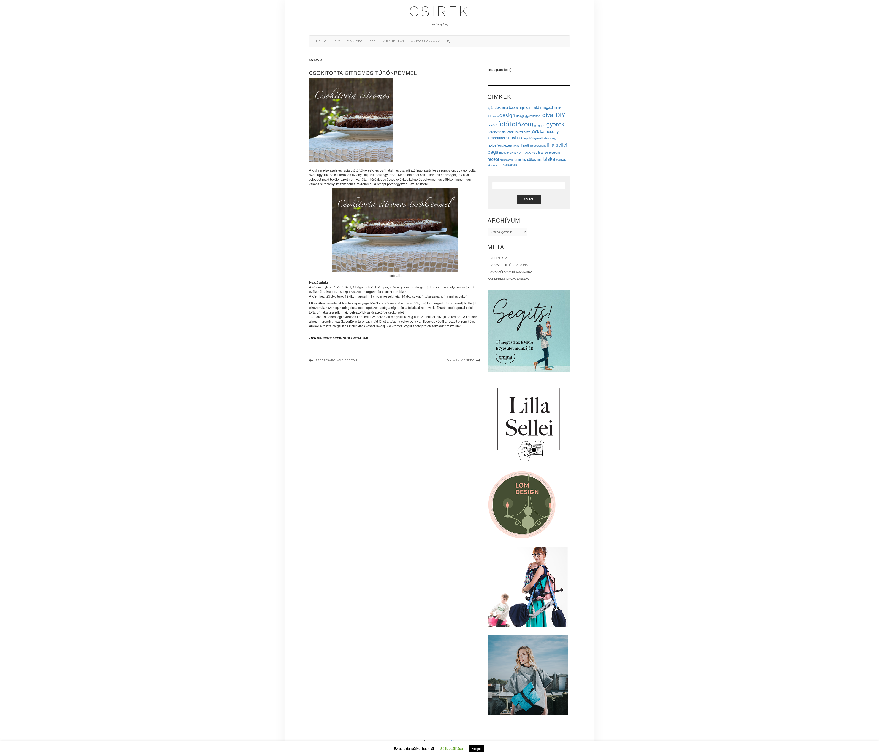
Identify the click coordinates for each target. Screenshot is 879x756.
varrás (561, 159)
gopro (541, 125)
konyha (337, 337)
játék (535, 131)
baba (505, 107)
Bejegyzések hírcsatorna (508, 265)
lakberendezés (500, 145)
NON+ (520, 152)
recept (346, 337)
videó (491, 165)
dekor (557, 107)
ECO (372, 41)
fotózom (327, 337)
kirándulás (393, 41)
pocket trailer (536, 152)
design (507, 115)
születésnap (506, 159)
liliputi (524, 144)
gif (535, 125)
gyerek (555, 124)
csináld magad (539, 107)
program (554, 152)
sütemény (356, 337)
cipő (522, 107)
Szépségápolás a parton (336, 360)
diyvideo (355, 41)
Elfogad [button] (476, 748)
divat (548, 114)
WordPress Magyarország (508, 278)
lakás (516, 145)
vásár (499, 165)
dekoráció (493, 116)
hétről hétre (522, 132)
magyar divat (507, 152)
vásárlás (510, 165)
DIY (337, 41)
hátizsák (508, 131)
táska (549, 158)
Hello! (322, 41)
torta (365, 337)
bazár (514, 107)
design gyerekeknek (528, 116)
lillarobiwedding (538, 145)
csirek (439, 11)
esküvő (492, 125)
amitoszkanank (425, 41)
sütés (531, 159)
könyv (525, 138)
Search (529, 199)
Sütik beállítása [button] (451, 748)
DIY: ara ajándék (460, 360)
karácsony (549, 131)
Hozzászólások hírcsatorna (510, 271)
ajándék (494, 107)
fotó (319, 337)
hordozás (494, 131)
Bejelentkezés (499, 258)
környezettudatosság (542, 138)
